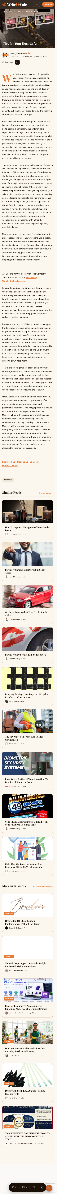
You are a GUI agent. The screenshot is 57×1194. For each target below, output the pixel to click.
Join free (48, 4)
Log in (36, 4)
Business (11, 11)
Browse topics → (46, 493)
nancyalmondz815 (19, 53)
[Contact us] (49, 1188)
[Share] (41, 1187)
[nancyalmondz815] (5, 55)
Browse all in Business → (43, 887)
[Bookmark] (33, 1187)
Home (4, 11)
